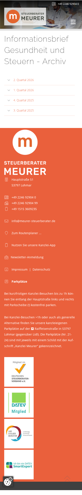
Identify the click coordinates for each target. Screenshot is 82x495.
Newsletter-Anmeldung (27, 257)
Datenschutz (41, 269)
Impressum (20, 269)
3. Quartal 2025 (23, 110)
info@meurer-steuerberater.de (33, 221)
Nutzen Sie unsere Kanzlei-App (34, 245)
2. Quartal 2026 (23, 80)
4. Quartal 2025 (23, 100)
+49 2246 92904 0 (68, 4)
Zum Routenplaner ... (26, 233)
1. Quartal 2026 (23, 90)
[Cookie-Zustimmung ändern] (8, 481)
